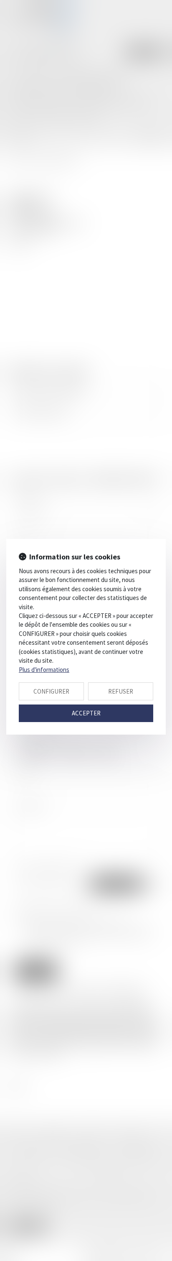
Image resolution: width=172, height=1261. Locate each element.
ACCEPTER (86, 713)
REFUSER (120, 691)
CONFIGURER (51, 691)
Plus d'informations (44, 670)
